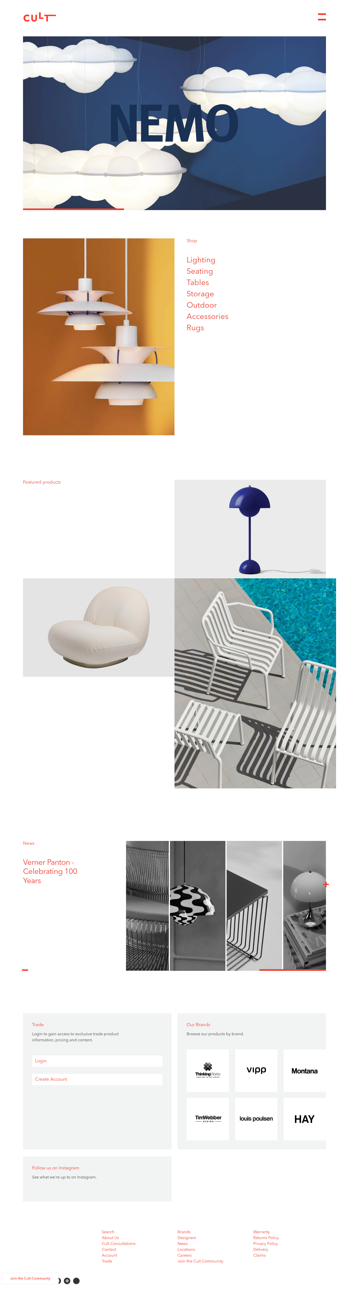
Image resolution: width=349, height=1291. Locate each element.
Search (108, 1232)
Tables (198, 283)
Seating (200, 272)
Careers (185, 1256)
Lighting (201, 260)
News (28, 843)
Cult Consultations (119, 1244)
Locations (186, 1250)
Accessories (207, 317)
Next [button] (326, 884)
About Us (110, 1238)
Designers (187, 1238)
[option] (174, 123)
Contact (109, 1250)
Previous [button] (25, 968)
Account (109, 1256)
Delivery (260, 1250)
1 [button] (73, 209)
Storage (200, 294)
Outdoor (202, 305)
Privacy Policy (265, 1244)
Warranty (261, 1232)
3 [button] (275, 209)
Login (41, 1061)
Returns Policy (266, 1238)
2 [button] (174, 209)
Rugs (195, 328)
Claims (259, 1256)
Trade (107, 1261)
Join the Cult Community (200, 1261)
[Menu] (322, 16)
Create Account (51, 1079)
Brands (184, 1232)
